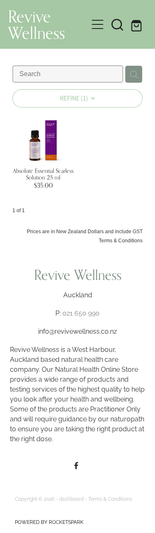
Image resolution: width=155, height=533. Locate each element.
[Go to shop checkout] (137, 24)
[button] (117, 24)
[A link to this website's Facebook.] (77, 465)
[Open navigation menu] (97, 24)
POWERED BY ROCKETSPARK (49, 521)
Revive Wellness (36, 24)
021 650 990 (81, 312)
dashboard (71, 498)
